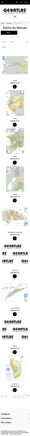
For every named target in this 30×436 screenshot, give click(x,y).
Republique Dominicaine (15, 232)
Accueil (3, 23)
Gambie (15, 80)
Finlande (15, 194)
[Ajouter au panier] (15, 87)
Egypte (15, 346)
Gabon (15, 118)
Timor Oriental (15, 308)
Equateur (15, 270)
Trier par (4, 42)
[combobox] (16, 42)
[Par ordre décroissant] (27, 42)
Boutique (9, 23)
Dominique (15, 384)
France (15, 156)
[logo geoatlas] (15, 7)
